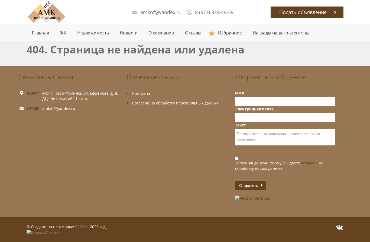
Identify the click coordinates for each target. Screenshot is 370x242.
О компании (161, 33)
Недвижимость (93, 33)
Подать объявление (303, 12)
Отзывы (193, 33)
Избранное (230, 33)
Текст (240, 125)
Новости (129, 33)
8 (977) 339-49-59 (214, 12)
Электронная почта (254, 109)
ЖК (63, 33)
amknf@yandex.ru (160, 12)
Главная (40, 33)
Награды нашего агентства (281, 33)
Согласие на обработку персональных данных (175, 103)
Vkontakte (339, 227)
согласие (310, 162)
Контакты (141, 93)
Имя (239, 92)
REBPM (81, 226)
